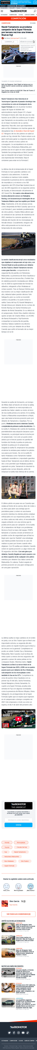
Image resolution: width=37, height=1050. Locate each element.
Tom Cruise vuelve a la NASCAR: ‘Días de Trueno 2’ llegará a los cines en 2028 (18, 91)
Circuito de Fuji (22, 847)
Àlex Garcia (7, 38)
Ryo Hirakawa (9, 861)
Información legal (13, 1046)
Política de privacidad (28, 1046)
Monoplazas (21, 842)
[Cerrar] (34, 46)
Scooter (24, 8)
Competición (13, 14)
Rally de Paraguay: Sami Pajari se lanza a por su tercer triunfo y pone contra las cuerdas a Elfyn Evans (17, 86)
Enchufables (20, 998)
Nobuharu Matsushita (12, 857)
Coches (21, 14)
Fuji (6, 852)
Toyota (18, 8)
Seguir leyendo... (13, 904)
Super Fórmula (9, 866)
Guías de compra (30, 14)
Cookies (20, 1046)
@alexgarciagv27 (15, 38)
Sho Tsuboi (24, 861)
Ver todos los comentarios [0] (18, 914)
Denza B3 (12, 8)
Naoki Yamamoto (20, 852)
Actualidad (4, 14)
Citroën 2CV (31, 8)
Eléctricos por (11, 6)
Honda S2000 (4, 8)
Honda (7, 842)
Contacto (6, 1046)
